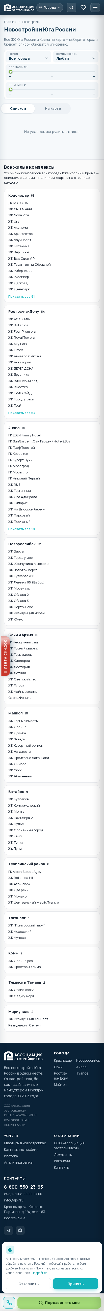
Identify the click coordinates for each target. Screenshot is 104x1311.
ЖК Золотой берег (22, 570)
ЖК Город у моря (21, 557)
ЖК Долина (17, 727)
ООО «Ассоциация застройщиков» (69, 1145)
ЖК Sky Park (17, 343)
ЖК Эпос (15, 770)
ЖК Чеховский (20, 931)
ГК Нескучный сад (23, 642)
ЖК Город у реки (21, 399)
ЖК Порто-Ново (20, 607)
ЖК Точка (15, 842)
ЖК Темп (15, 836)
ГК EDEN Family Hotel (24, 435)
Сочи (58, 1067)
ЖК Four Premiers (22, 331)
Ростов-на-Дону (26, 311)
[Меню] (95, 7)
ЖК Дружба (17, 733)
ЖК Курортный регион (25, 745)
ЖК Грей (14, 405)
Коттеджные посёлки (21, 1149)
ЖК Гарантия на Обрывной (29, 264)
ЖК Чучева (17, 937)
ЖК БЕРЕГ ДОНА (20, 368)
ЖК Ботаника (19, 246)
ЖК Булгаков (18, 799)
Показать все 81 (21, 296)
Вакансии (62, 1161)
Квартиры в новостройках (25, 1143)
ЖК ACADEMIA (19, 319)
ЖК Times (15, 350)
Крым (15, 953)
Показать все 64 (22, 412)
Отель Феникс (20, 697)
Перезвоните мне (62, 1302)
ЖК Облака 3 (18, 600)
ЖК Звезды (16, 739)
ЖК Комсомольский (24, 805)
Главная (10, 22)
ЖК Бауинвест (19, 239)
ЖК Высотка (18, 387)
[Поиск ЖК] (71, 7)
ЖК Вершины (18, 252)
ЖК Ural (14, 221)
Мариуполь (20, 1011)
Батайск (18, 791)
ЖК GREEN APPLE (21, 209)
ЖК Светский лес (22, 679)
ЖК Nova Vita (18, 215)
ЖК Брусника (18, 374)
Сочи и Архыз (23, 634)
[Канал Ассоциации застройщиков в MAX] (20, 1230)
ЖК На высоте (19, 751)
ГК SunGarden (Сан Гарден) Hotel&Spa (39, 441)
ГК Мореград (18, 466)
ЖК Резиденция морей (26, 613)
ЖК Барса (16, 551)
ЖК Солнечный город (25, 830)
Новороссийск (24, 543)
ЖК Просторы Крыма (24, 966)
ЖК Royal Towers (21, 337)
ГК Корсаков (18, 453)
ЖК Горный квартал (23, 648)
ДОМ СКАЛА (18, 202)
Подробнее (39, 1273)
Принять (76, 1283)
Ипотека (11, 1156)
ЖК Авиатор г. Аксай (24, 356)
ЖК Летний (17, 673)
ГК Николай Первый (24, 478)
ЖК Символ (17, 764)
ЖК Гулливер (18, 276)
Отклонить (28, 1283)
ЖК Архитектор (20, 233)
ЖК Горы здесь (20, 654)
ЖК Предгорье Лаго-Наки (28, 757)
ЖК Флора (16, 685)
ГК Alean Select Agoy (24, 871)
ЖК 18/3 (14, 484)
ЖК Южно (15, 619)
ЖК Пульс (16, 823)
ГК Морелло (18, 472)
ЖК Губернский (20, 270)
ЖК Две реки (18, 890)
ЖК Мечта (16, 811)
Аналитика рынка (18, 1162)
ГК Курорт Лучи (20, 460)
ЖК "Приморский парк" (26, 925)
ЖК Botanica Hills (21, 877)
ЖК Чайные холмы (23, 691)
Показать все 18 (21, 529)
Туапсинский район (28, 863)
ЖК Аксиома (18, 227)
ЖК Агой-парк (19, 884)
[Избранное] (83, 8)
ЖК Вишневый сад (23, 380)
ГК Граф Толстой (21, 447)
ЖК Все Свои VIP (21, 258)
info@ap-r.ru (13, 1200)
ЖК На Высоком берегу (26, 509)
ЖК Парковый (19, 515)
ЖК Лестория (19, 667)
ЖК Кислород (19, 660)
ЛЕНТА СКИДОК (4, 654)
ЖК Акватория (19, 362)
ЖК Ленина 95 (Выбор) (26, 582)
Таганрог (19, 917)
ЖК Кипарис (18, 503)
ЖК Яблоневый (20, 776)
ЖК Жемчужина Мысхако (28, 563)
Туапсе (82, 1073)
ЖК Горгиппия (19, 490)
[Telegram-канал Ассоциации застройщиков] (8, 1230)
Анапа (16, 427)
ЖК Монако (17, 896)
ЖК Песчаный (19, 521)
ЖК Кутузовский (21, 576)
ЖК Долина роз (20, 960)
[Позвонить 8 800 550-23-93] (9, 1303)
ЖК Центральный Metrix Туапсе (33, 902)
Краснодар (21, 195)
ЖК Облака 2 (18, 594)
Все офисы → (15, 1218)
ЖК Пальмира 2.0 (22, 817)
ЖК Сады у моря (21, 996)
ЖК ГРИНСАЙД (20, 393)
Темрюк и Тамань (26, 982)
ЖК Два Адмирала (22, 497)
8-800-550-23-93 (23, 1187)
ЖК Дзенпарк (19, 289)
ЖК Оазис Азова (21, 989)
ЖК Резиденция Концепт (28, 1019)
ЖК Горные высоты (23, 720)
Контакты (61, 1167)
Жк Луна (15, 848)
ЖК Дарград (18, 283)
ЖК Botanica (18, 325)
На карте (53, 108)
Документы (63, 1154)
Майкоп (18, 713)
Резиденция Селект (24, 1025)
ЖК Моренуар (19, 588)
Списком (18, 108)
